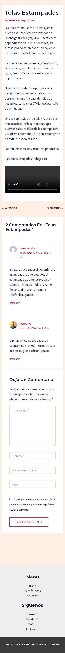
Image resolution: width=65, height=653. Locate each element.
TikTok (32, 624)
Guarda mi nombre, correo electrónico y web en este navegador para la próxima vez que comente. (32, 504)
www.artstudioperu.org (49, 644)
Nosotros (32, 596)
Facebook (32, 619)
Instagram (32, 629)
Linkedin (32, 614)
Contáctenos (32, 591)
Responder (14, 302)
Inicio (32, 586)
